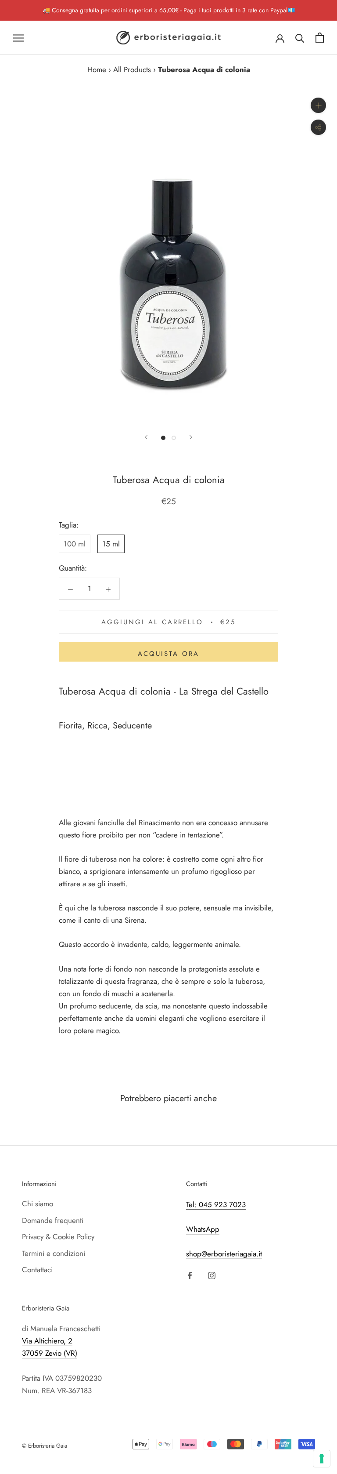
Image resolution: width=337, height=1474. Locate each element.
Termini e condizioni (53, 1253)
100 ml (75, 544)
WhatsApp (202, 1229)
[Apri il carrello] (319, 38)
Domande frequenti (52, 1220)
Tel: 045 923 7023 (216, 1204)
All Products (132, 69)
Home (96, 69)
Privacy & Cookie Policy (58, 1236)
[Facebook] (190, 1275)
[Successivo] (191, 437)
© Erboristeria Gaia (44, 1445)
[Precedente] (146, 437)
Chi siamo (37, 1203)
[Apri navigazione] (18, 37)
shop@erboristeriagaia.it (224, 1253)
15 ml (111, 544)
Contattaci (37, 1269)
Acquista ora (168, 654)
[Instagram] (211, 1275)
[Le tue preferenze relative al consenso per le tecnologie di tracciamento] (321, 1458)
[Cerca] (300, 37)
